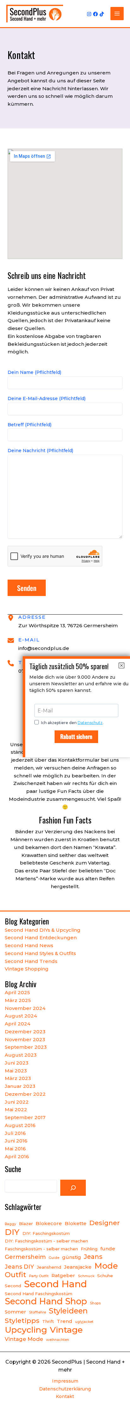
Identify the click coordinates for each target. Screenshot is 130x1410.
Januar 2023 (20, 1086)
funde (107, 1249)
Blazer (26, 1223)
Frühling (89, 1248)
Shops (95, 1303)
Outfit (15, 1275)
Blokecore (49, 1223)
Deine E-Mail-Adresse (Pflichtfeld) (47, 398)
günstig (71, 1257)
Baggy (10, 1224)
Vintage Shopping (27, 969)
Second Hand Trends (31, 961)
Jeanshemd (49, 1267)
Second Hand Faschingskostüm (38, 1293)
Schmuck (86, 1276)
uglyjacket (84, 1322)
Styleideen (68, 1311)
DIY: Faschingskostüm (46, 1233)
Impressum (65, 1381)
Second (13, 1285)
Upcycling (26, 1330)
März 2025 (18, 1000)
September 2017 (25, 1117)
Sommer (15, 1312)
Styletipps (22, 1320)
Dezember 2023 (25, 1032)
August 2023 (21, 1055)
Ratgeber (63, 1275)
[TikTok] (101, 14)
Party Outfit (39, 1276)
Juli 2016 (15, 1133)
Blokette (75, 1223)
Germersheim (25, 1257)
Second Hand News (29, 945)
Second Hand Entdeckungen (41, 938)
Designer (104, 1223)
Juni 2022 (17, 1102)
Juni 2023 (16, 1063)
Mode (106, 1266)
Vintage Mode (24, 1339)
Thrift (48, 1321)
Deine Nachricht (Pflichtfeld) (40, 450)
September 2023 (26, 1047)
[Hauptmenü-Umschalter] (117, 14)
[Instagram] (89, 14)
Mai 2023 (16, 1071)
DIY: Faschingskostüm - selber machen (46, 1240)
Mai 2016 (15, 1149)
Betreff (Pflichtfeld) (29, 425)
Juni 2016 (16, 1141)
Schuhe (105, 1275)
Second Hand (55, 1284)
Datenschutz (90, 722)
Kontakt (65, 1396)
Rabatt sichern (76, 736)
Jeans (93, 1256)
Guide (54, 1258)
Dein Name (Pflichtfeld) (34, 372)
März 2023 (18, 1078)
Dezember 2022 (25, 1094)
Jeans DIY (19, 1266)
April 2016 (17, 1156)
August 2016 (20, 1125)
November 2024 (25, 1008)
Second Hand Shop (46, 1302)
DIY (12, 1232)
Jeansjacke (78, 1267)
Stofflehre (37, 1312)
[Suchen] (73, 1188)
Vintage (66, 1330)
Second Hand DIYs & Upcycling (42, 930)
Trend (64, 1321)
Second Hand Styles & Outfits (40, 953)
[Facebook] (95, 14)
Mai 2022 (16, 1109)
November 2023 (25, 1039)
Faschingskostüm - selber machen (41, 1248)
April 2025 (17, 992)
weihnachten (57, 1340)
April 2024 (17, 1024)
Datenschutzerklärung (65, 1389)
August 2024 (21, 1016)
